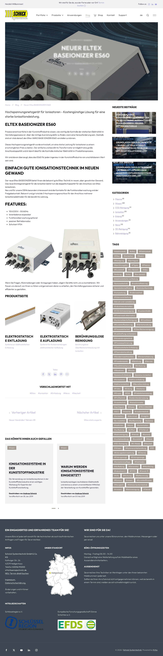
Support (123, 15)
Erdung (118, 216)
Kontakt (111, 15)
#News (66, 393)
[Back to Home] (16, 15)
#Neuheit (76, 393)
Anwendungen (74, 15)
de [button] (141, 15)
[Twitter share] (75, 73)
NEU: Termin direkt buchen (17, 573)
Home (7, 105)
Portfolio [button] (40, 15)
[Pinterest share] (87, 73)
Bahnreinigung (121, 233)
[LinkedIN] (29, 650)
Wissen (118, 203)
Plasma (118, 199)
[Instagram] (36, 650)
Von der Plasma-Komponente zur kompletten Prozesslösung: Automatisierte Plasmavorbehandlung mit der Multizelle (134, 120)
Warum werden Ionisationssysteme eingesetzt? (77, 471)
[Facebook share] (69, 73)
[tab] (54, 508)
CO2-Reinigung (122, 207)
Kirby (155, 650)
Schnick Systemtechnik (132, 650)
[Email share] (93, 73)
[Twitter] (14, 650)
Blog (88, 15)
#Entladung (56, 393)
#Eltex (33, 393)
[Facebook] (6, 650)
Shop (100, 15)
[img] (134, 123)
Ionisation (88, 40)
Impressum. (10, 579)
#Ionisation (43, 393)
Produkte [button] (56, 15)
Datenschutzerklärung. (15, 583)
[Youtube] (21, 650)
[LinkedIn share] (81, 73)
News (117, 225)
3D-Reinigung (121, 229)
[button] (147, 15)
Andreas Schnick (82, 63)
